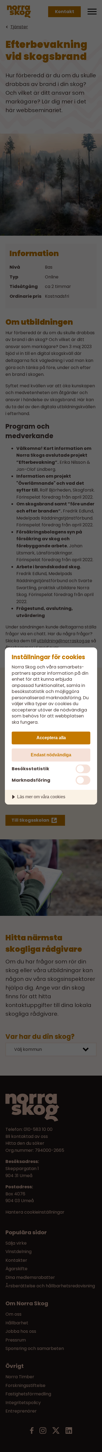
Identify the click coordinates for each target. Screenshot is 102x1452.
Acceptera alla (51, 737)
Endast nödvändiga (51, 754)
